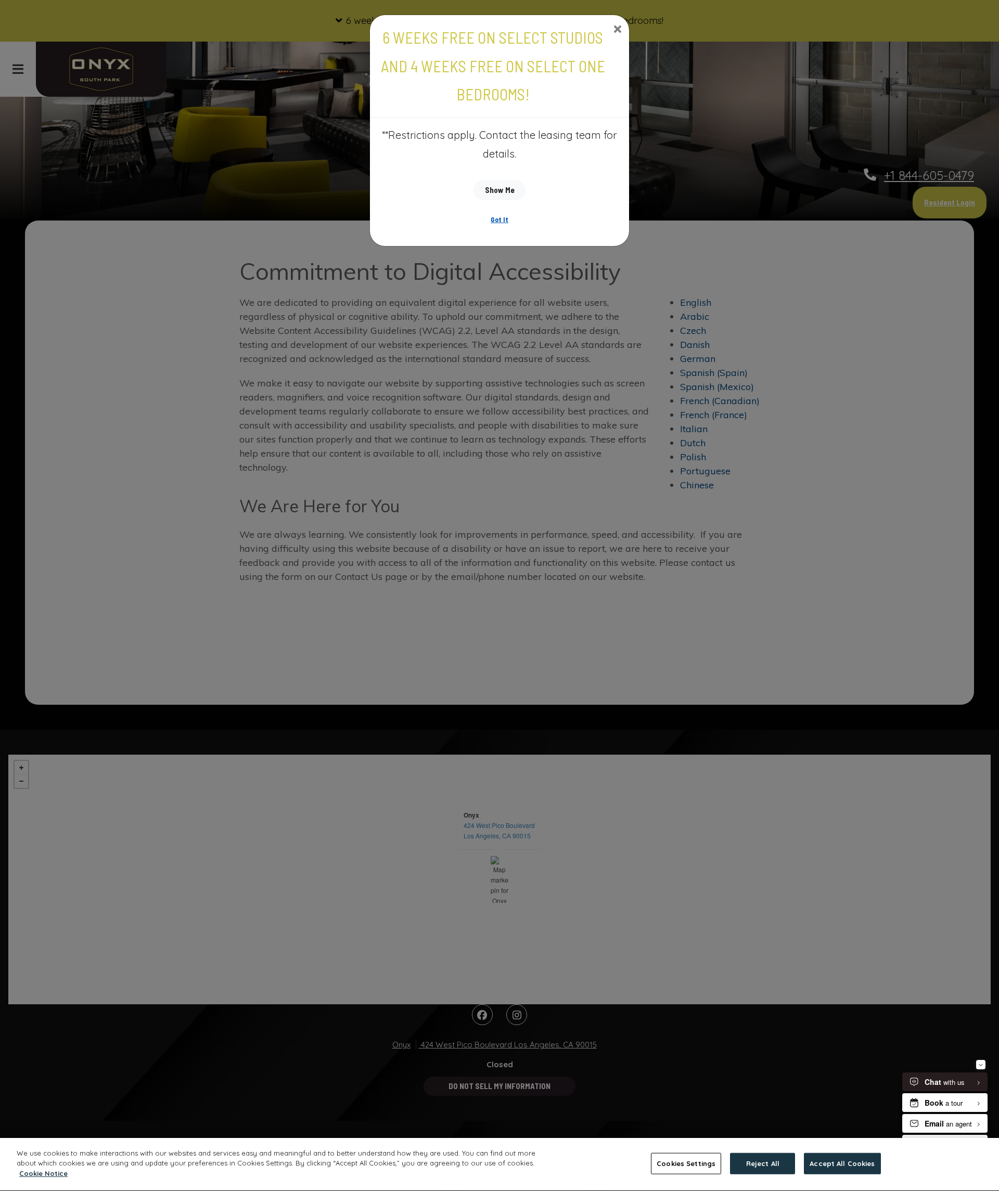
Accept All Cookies (842, 1163)
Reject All (762, 1163)
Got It (499, 219)
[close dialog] (617, 30)
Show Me (500, 190)
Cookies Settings (686, 1163)
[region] (499, 1164)
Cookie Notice (43, 1173)
